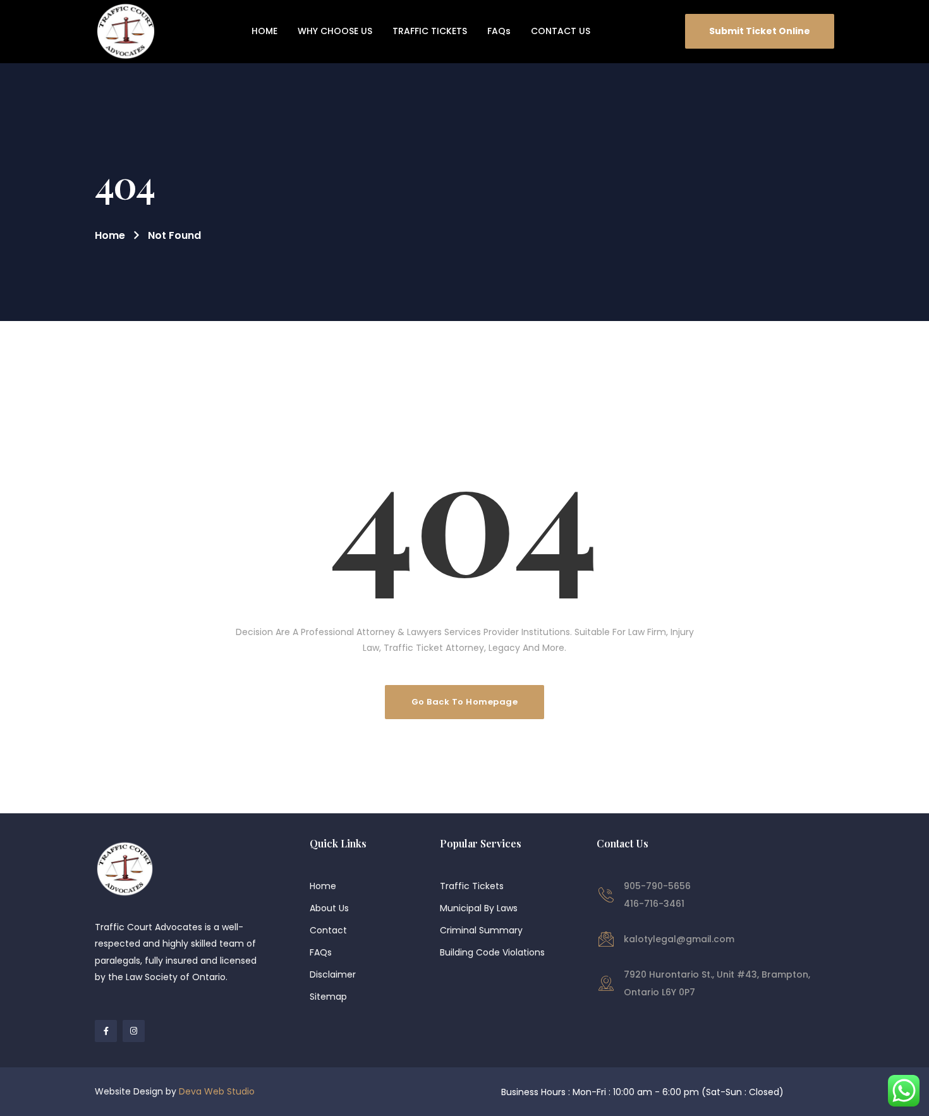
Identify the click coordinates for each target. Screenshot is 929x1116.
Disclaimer (333, 974)
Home (110, 235)
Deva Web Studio (217, 1091)
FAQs (321, 952)
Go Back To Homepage (464, 702)
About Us (329, 908)
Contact (328, 930)
